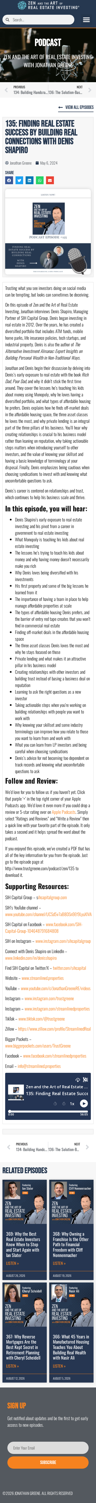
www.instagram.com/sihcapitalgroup (63, 941)
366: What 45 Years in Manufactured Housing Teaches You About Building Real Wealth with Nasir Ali (71, 1347)
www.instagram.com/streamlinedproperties (57, 1008)
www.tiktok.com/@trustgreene (41, 1018)
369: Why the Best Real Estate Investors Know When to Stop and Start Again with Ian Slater (23, 1244)
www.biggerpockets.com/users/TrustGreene (38, 1045)
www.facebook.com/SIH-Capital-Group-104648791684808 (43, 927)
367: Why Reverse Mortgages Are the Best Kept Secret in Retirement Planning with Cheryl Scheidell (23, 1347)
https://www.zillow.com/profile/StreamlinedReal (54, 1028)
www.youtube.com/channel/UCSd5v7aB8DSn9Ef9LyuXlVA (48, 914)
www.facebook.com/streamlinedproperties (54, 1055)
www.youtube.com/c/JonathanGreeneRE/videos (56, 988)
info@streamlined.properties (39, 1066)
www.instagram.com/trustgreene (49, 998)
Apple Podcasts (64, 812)
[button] (86, 19)
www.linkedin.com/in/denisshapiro (31, 958)
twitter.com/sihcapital (69, 968)
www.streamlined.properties (42, 978)
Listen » (12, 1263)
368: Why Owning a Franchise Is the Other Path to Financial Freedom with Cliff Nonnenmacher (71, 1244)
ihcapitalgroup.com (52, 897)
